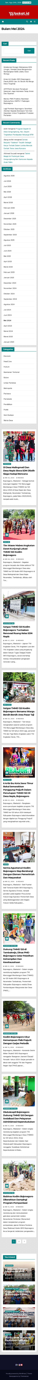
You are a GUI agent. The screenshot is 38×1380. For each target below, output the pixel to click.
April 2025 (8, 261)
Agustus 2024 (9, 304)
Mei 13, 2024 (9, 1125)
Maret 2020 (8, 337)
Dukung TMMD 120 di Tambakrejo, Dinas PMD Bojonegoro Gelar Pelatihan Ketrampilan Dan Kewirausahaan (18, 956)
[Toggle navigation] (34, 21)
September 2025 (10, 235)
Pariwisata (8, 399)
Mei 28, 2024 (10, 559)
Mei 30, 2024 (10, 478)
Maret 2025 (8, 267)
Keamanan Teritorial (10, 945)
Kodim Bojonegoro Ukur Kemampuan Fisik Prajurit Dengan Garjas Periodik (17, 1040)
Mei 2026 (7, 192)
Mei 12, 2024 (9, 1207)
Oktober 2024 (9, 294)
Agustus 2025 (9, 240)
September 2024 (10, 299)
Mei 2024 (7, 320)
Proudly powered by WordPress (16, 1373)
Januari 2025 (9, 278)
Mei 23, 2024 (10, 800)
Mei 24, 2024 (10, 718)
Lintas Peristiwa (9, 623)
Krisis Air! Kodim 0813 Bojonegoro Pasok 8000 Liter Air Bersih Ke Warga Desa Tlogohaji (19, 81)
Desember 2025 (10, 219)
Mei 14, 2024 (9, 1047)
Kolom (6, 378)
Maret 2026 (8, 203)
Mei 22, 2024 (10, 881)
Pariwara (7, 394)
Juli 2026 (7, 181)
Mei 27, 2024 (10, 640)
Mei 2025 (7, 256)
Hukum (6, 864)
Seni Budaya (8, 415)
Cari (5, 44)
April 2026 (8, 197)
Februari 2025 (9, 272)
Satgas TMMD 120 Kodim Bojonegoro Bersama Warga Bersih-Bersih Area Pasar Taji (18, 711)
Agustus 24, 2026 (14, 1275)
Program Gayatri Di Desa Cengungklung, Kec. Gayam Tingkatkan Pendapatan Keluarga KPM (18, 132)
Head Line (6, 542)
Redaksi (21, 478)
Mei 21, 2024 (9, 966)
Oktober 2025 (9, 229)
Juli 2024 (7, 310)
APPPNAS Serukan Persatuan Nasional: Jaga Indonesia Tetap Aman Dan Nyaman (19, 91)
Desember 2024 (10, 283)
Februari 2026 (9, 208)
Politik (6, 410)
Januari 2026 (9, 213)
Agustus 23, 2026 (14, 1298)
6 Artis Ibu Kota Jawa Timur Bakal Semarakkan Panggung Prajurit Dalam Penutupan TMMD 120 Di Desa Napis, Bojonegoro (18, 790)
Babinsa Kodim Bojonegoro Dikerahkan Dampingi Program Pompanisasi (18, 1199)
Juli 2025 (7, 245)
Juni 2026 (8, 186)
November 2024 (10, 288)
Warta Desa (7, 704)
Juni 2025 (7, 251)
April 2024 (8, 326)
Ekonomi (7, 356)
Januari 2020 (9, 342)
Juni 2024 (8, 315)
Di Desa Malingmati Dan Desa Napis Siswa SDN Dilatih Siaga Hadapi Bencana (19, 470)
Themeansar (24, 1376)
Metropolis (8, 388)
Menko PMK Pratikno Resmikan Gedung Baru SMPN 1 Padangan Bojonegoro (16, 101)
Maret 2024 (8, 331)
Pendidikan (7, 464)
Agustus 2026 (9, 176)
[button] (27, 22)
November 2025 (10, 224)
